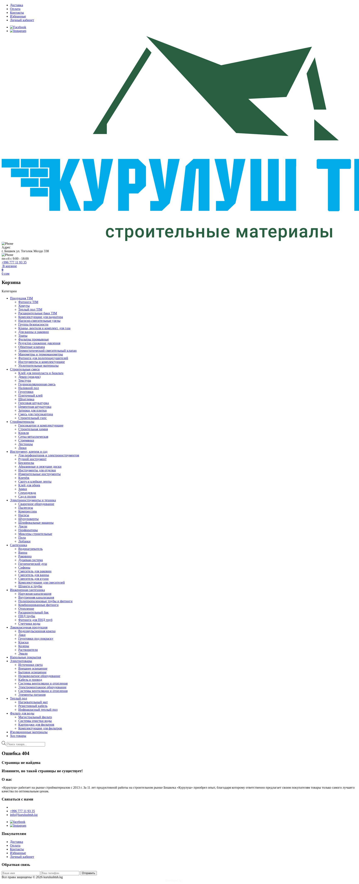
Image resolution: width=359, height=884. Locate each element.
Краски (23, 642)
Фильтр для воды (22, 713)
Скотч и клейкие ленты (35, 481)
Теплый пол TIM (30, 309)
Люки (22, 448)
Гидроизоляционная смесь (36, 384)
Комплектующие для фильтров (40, 728)
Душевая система (30, 560)
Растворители (28, 650)
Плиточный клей (30, 395)
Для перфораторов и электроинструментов (48, 455)
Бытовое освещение (32, 672)
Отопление (26, 608)
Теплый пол (18, 698)
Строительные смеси (25, 369)
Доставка (16, 5)
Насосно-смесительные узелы (39, 320)
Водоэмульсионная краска (36, 631)
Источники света (30, 664)
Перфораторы (28, 530)
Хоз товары (18, 736)
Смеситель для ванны (33, 575)
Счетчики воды (29, 623)
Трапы (22, 335)
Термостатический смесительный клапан (47, 350)
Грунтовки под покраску (35, 638)
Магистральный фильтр (35, 717)
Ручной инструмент (32, 459)
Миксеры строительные (35, 534)
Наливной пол (28, 388)
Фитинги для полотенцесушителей (43, 358)
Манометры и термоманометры (40, 354)
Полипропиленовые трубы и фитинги (45, 601)
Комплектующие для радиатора (40, 317)
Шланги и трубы (30, 586)
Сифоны (24, 567)
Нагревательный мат (33, 702)
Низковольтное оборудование (39, 676)
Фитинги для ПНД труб (35, 620)
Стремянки (26, 440)
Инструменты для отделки (37, 470)
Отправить (88, 873)
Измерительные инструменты (39, 474)
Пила (22, 537)
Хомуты (24, 305)
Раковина (25, 556)
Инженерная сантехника (27, 590)
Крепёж (23, 477)
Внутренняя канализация (36, 597)
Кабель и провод (30, 679)
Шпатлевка (26, 399)
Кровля (23, 433)
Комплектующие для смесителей (41, 582)
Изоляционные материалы (29, 732)
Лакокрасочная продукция (28, 627)
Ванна (22, 552)
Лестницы (25, 444)
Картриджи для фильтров (36, 724)
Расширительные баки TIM (37, 313)
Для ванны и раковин (33, 332)
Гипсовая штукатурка (33, 403)
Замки (22, 489)
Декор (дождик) (29, 377)
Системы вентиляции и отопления (43, 683)
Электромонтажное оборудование (42, 687)
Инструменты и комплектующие (41, 362)
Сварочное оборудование (36, 504)
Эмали (23, 653)
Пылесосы (25, 507)
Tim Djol (188, 880)
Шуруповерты (28, 519)
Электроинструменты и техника (33, 500)
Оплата (15, 9)
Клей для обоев (29, 485)
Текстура (24, 380)
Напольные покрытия (25, 657)
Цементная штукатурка (34, 406)
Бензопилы (26, 463)
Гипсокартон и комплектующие (40, 425)
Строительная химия (33, 429)
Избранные (18, 16)
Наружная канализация (34, 593)
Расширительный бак (33, 612)
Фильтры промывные (33, 339)
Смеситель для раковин (35, 571)
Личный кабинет (22, 20)
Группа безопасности (33, 324)
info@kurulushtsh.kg (24, 814)
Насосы (23, 515)
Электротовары (21, 661)
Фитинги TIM (28, 302)
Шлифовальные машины (36, 522)
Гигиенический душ (32, 564)
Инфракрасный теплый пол (38, 709)
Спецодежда (27, 492)
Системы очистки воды (35, 721)
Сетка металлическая (33, 436)
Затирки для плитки (32, 410)
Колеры (23, 646)
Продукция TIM (21, 298)
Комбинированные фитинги (38, 605)
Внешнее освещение (32, 668)
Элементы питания (31, 694)
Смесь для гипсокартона (35, 414)
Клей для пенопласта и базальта (40, 373)
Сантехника (18, 545)
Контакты (17, 12)
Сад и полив (27, 496)
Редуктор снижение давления (39, 343)
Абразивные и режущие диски (39, 466)
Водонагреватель (30, 549)
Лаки (22, 635)
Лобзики (24, 541)
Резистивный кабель (32, 706)
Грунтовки (25, 391)
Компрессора (27, 511)
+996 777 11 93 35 (14, 262)
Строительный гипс (32, 418)
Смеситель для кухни (33, 578)
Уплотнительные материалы (38, 365)
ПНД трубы (26, 616)
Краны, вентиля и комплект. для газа (44, 328)
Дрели (22, 526)
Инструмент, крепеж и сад (28, 451)
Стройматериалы (22, 421)
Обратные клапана (31, 347)
